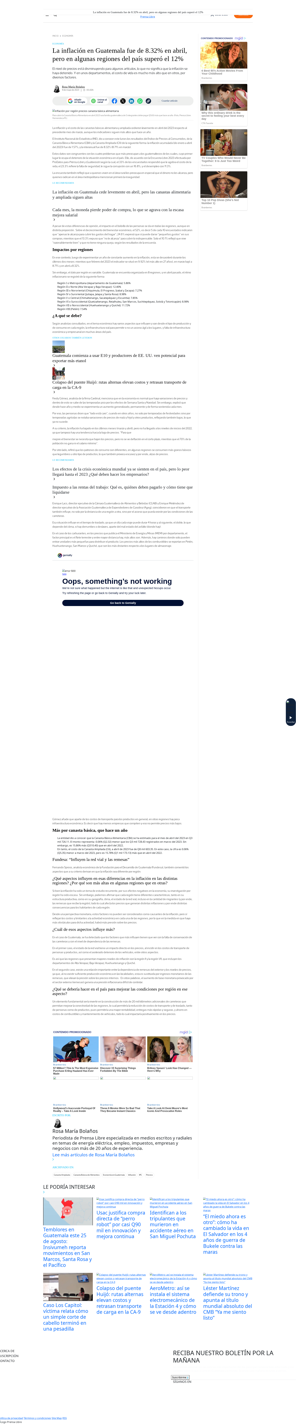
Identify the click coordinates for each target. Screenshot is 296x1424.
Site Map (57, 1418)
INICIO (55, 36)
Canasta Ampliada (62, 1175)
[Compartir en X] (123, 101)
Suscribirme (179, 1377)
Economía (67, 36)
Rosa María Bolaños (73, 86)
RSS (64, 1418)
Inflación (132, 1175)
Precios (149, 1175)
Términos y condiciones (37, 1418)
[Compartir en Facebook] (114, 101)
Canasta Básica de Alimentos (87, 1175)
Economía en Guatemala (114, 1175)
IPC (140, 1175)
